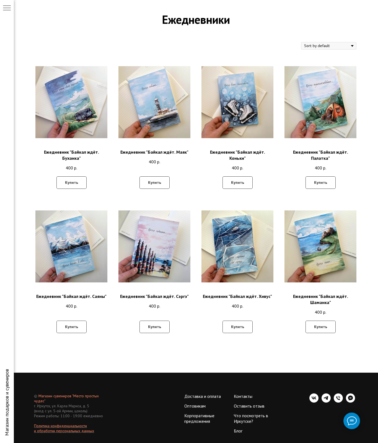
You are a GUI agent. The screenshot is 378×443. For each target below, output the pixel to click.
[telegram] (326, 401)
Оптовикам (195, 406)
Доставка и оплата (202, 396)
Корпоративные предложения (199, 418)
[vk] (314, 401)
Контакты (243, 396)
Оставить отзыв (249, 406)
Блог (238, 431)
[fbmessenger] (350, 401)
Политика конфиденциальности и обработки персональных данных (64, 428)
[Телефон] (338, 401)
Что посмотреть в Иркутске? (251, 418)
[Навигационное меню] (7, 8)
